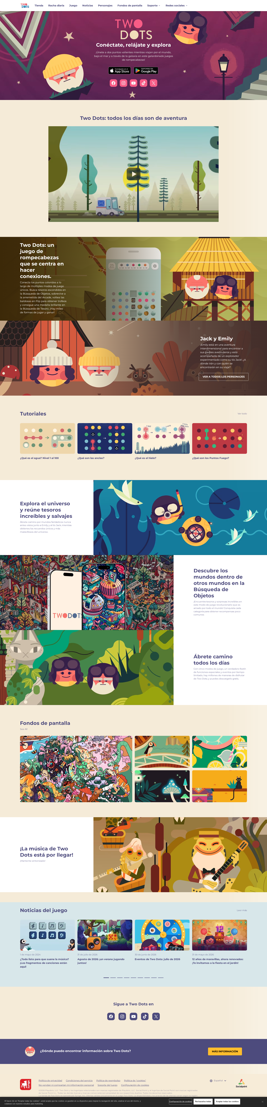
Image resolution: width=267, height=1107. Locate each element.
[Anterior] (16, 946)
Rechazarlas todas (203, 1101)
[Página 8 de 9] (154, 977)
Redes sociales (175, 5)
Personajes (105, 5)
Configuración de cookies (135, 1085)
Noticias (87, 5)
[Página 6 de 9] (140, 977)
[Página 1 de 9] (106, 977)
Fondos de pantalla (130, 5)
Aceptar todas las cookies (227, 1101)
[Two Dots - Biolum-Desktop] (162, 786)
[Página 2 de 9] (113, 977)
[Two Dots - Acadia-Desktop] (162, 752)
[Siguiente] (251, 946)
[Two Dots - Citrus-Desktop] (219, 752)
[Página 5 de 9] (133, 977)
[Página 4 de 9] (126, 977)
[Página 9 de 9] (161, 977)
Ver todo (242, 413)
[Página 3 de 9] (120, 977)
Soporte (152, 5)
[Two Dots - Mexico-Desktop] (219, 786)
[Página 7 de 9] (147, 977)
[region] (133, 1102)
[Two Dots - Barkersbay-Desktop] (76, 769)
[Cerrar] (262, 1102)
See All (23, 729)
